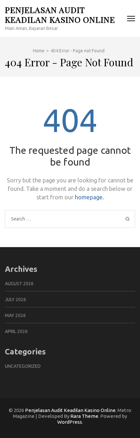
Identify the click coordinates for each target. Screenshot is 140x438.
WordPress (69, 422)
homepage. (89, 197)
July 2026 (15, 299)
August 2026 (19, 283)
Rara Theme (84, 416)
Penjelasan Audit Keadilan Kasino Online (60, 14)
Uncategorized (23, 366)
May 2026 (15, 315)
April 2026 (16, 331)
